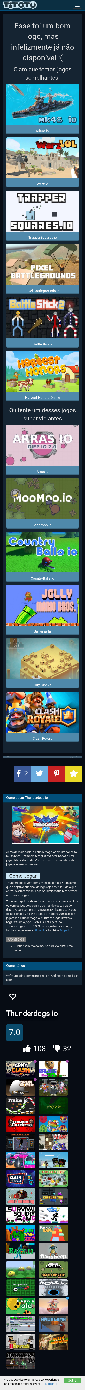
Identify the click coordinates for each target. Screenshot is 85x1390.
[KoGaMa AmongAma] (53, 1324)
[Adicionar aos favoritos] (73, 774)
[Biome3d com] (20, 1269)
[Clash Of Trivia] (20, 1178)
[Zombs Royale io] (53, 1269)
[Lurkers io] (20, 1360)
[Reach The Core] (20, 1142)
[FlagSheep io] (53, 1251)
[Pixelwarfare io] (53, 1160)
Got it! (72, 1380)
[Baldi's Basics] (53, 1069)
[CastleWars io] (53, 1306)
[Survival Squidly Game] (20, 1215)
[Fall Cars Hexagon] (20, 1160)
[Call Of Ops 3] (53, 1142)
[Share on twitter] (39, 774)
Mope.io (65, 930)
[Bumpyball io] (20, 1287)
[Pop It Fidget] (53, 1124)
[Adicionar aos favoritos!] (12, 997)
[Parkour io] (53, 1233)
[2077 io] (53, 1105)
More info (51, 1383)
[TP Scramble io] (20, 1324)
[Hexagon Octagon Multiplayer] (20, 1233)
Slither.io (39, 930)
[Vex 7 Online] (53, 1215)
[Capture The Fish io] (53, 1196)
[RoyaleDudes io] (20, 1124)
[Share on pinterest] (56, 774)
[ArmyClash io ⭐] (20, 1069)
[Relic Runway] (53, 1342)
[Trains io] (20, 1105)
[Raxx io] (20, 1251)
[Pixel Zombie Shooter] (53, 1087)
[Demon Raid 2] (53, 1178)
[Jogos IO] (20, 5)
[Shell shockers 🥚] (20, 1087)
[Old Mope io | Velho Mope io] (20, 1306)
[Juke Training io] (20, 1196)
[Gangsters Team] (20, 1342)
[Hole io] (53, 1287)
